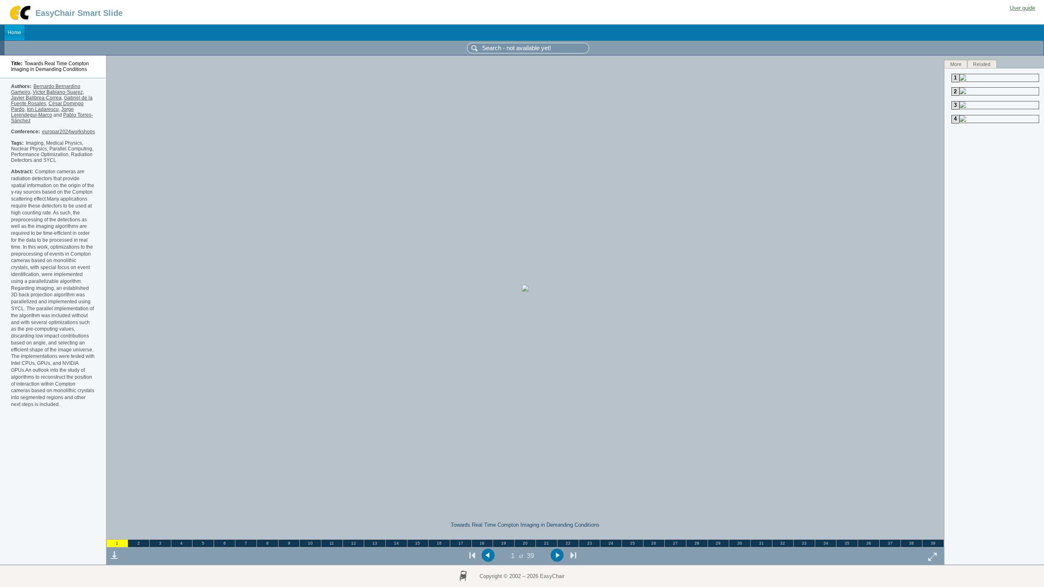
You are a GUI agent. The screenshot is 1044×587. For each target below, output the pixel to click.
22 (568, 543)
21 (546, 543)
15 (417, 543)
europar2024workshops (68, 132)
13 (374, 543)
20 (525, 543)
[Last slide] (573, 555)
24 (610, 543)
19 (503, 543)
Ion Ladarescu (43, 109)
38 (911, 543)
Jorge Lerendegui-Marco (42, 112)
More (956, 64)
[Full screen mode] (933, 556)
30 (739, 543)
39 (933, 543)
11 (332, 543)
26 (653, 543)
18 (482, 543)
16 (439, 543)
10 (310, 543)
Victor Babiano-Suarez (58, 92)
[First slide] (472, 555)
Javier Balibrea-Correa (36, 98)
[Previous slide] (488, 555)
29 (718, 543)
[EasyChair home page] (19, 19)
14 (396, 543)
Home (14, 32)
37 (890, 543)
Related (982, 64)
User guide (1022, 8)
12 (353, 543)
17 (460, 543)
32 (782, 543)
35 (847, 543)
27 (675, 543)
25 (632, 543)
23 (589, 543)
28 (697, 543)
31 (761, 543)
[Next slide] (557, 555)
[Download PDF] (114, 555)
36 (868, 543)
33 (804, 543)
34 (825, 543)
